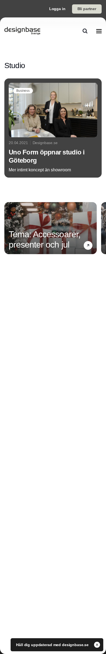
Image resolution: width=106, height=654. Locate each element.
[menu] (99, 31)
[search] (85, 31)
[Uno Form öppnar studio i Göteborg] (53, 128)
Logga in (57, 9)
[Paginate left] (8, 228)
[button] (88, 245)
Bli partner (86, 9)
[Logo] (22, 31)
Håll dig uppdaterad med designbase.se (53, 645)
